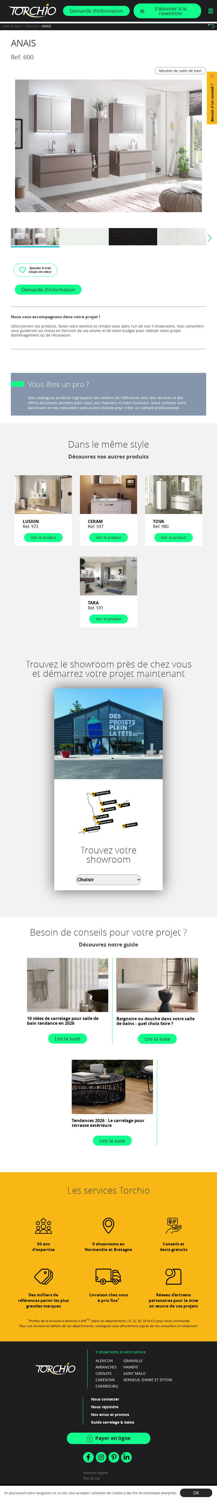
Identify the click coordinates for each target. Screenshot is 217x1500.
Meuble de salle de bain (180, 70)
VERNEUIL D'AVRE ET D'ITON (147, 1379)
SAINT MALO (134, 1373)
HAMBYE (130, 1367)
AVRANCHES (106, 1367)
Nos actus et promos (110, 1414)
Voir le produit (43, 537)
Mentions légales (95, 1473)
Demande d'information (96, 11)
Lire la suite (67, 1038)
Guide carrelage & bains (112, 1422)
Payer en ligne (112, 1438)
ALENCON (104, 1360)
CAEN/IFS (104, 1373)
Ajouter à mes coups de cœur (40, 270)
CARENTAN (105, 1379)
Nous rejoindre (104, 1406)
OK (196, 1493)
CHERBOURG (107, 1386)
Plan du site (91, 1478)
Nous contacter (105, 1399)
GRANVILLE (133, 1360)
